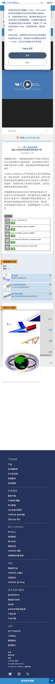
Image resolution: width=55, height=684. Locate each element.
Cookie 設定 (27, 48)
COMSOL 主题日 (15, 572)
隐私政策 (11, 655)
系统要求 (12, 478)
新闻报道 (12, 640)
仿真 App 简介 (14, 519)
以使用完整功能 (30, 137)
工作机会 (12, 635)
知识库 (11, 604)
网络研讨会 (13, 568)
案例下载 (12, 495)
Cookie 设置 (13, 661)
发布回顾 (12, 483)
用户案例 (12, 505)
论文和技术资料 (15, 509)
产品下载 (12, 618)
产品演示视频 (14, 500)
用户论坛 (12, 541)
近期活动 (12, 577)
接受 (27, 55)
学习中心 (12, 532)
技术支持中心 (14, 594)
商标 (9, 658)
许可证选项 (13, 473)
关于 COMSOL (14, 631)
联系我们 (12, 645)
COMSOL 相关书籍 (16, 514)
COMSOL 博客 (14, 550)
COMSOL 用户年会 (16, 582)
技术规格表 (13, 469)
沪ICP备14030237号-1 (16, 664)
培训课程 (12, 536)
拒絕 (27, 62)
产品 (10, 464)
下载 (13, 223)
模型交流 (12, 546)
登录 (9, 652)
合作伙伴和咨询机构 (17, 609)
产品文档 (12, 613)
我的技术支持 (14, 599)
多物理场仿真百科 (16, 555)
